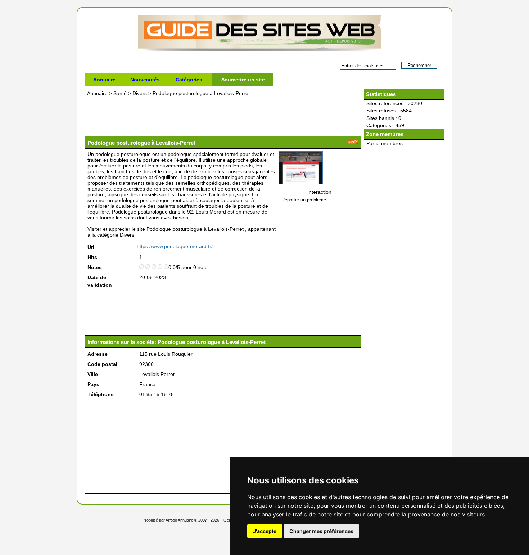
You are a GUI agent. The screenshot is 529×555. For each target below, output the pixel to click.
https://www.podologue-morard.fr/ (175, 246)
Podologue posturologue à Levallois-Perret (201, 93)
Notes (94, 267)
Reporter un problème (303, 199)
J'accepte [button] (264, 531)
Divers (139, 93)
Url (90, 247)
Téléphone (100, 394)
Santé (120, 93)
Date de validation (99, 281)
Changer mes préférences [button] (321, 531)
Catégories (189, 79)
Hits (92, 257)
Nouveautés (145, 79)
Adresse (97, 354)
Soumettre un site (243, 79)
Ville (92, 374)
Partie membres (384, 143)
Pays (93, 384)
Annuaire (104, 79)
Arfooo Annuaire (179, 520)
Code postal (102, 364)
